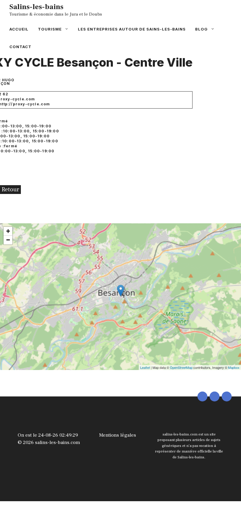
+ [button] (8, 231)
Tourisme (50, 29)
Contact (20, 46)
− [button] (8, 240)
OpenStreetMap (181, 367)
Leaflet (145, 367)
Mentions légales (117, 435)
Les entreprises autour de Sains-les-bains (132, 29)
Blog (201, 29)
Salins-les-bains (36, 6)
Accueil (19, 29)
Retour (10, 189)
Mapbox (234, 367)
